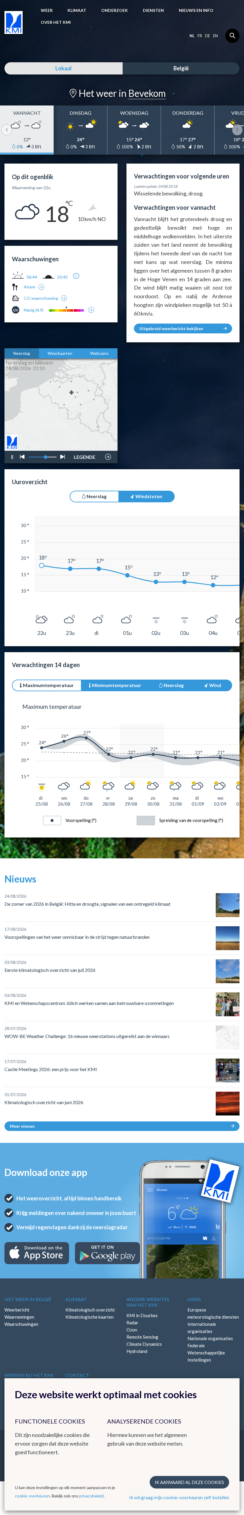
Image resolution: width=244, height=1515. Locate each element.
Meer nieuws (22, 1126)
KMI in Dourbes (142, 1315)
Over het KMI (56, 22)
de (207, 35)
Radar (132, 1322)
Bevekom (147, 93)
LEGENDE (84, 455)
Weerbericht (16, 1309)
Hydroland (136, 1351)
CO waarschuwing (41, 298)
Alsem (29, 286)
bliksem (84, 439)
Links (194, 1299)
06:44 (31, 277)
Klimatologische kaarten (89, 1317)
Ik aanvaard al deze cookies (189, 1482)
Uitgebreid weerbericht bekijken (171, 328)
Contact (77, 1375)
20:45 (62, 277)
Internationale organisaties (201, 1327)
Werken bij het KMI (29, 1375)
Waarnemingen (19, 1317)
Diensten (153, 10)
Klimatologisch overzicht (90, 1309)
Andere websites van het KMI (147, 1302)
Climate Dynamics (144, 1344)
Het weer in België (27, 1299)
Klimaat (77, 10)
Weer (47, 10)
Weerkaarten (60, 353)
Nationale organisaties (210, 1338)
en (215, 35)
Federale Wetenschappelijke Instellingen (206, 1352)
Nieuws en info (196, 10)
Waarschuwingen (21, 1324)
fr (200, 35)
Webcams (99, 353)
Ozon (131, 1329)
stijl (82, 441)
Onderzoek (114, 10)
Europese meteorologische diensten (213, 1313)
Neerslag (21, 353)
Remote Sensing (142, 1337)
